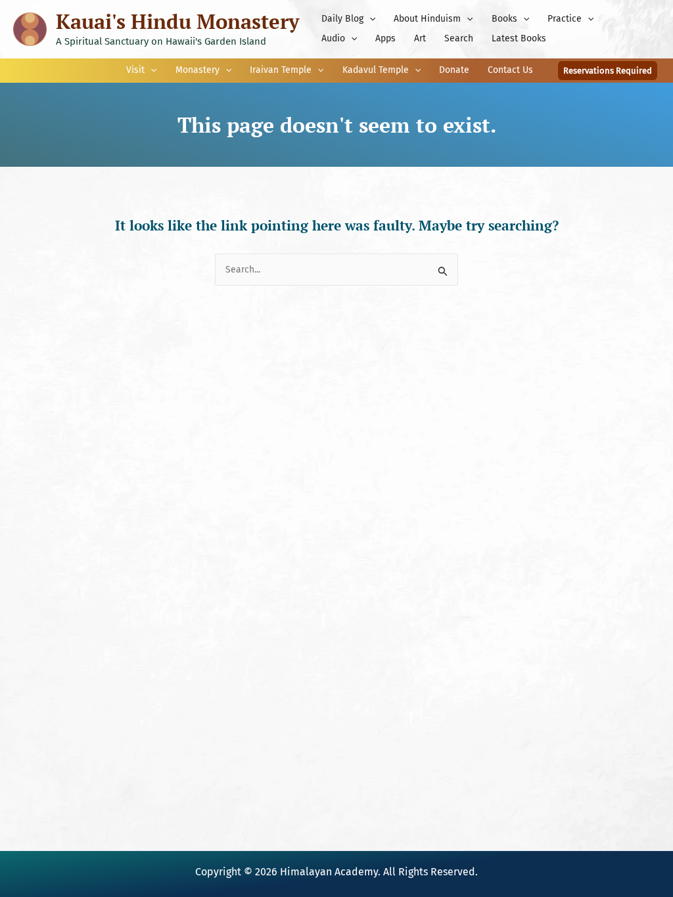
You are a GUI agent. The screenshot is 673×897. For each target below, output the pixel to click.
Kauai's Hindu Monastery (177, 21)
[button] (369, 19)
